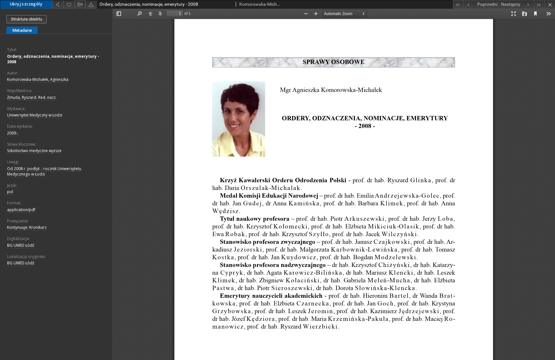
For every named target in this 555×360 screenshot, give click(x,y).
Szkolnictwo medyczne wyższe (34, 150)
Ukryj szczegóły (26, 4)
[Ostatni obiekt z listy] (539, 4)
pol (10, 191)
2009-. (12, 133)
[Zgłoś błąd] (90, 4)
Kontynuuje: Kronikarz (27, 227)
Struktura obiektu (26, 19)
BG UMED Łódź (20, 245)
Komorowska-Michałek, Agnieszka (37, 79)
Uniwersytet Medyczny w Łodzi (34, 115)
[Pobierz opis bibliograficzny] (80, 4)
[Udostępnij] (57, 4)
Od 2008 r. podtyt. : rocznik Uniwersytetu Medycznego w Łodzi (44, 171)
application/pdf (21, 209)
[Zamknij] (549, 4)
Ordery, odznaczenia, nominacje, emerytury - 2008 (53, 59)
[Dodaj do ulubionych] (68, 4)
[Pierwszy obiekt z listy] (458, 4)
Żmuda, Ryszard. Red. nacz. (32, 97)
